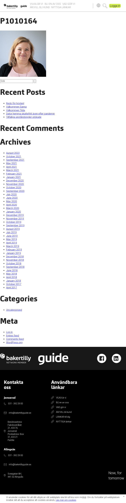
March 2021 (12, 170)
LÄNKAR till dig (63, 417)
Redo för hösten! (15, 103)
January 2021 (13, 177)
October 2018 (13, 263)
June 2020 (12, 197)
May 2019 (11, 239)
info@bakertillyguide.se (20, 413)
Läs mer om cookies (66, 500)
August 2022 (13, 153)
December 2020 (15, 180)
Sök (105, 6)
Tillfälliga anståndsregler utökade (23, 117)
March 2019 (12, 246)
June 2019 (12, 235)
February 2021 (14, 173)
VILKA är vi (36, 3)
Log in (9, 332)
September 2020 (15, 191)
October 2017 (13, 284)
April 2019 (11, 242)
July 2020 (11, 194)
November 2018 (15, 260)
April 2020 (11, 204)
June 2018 (12, 270)
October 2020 (13, 187)
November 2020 (15, 184)
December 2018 (15, 256)
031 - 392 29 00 (15, 403)
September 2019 (15, 225)
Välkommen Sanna (16, 106)
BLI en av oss (53, 3)
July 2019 (11, 232)
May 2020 (11, 201)
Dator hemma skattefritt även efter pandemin (30, 113)
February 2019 (14, 249)
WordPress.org (14, 342)
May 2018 (11, 273)
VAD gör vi (68, 3)
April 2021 (11, 166)
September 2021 (15, 159)
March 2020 (12, 208)
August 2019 (13, 229)
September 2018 (15, 266)
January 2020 (13, 211)
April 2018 (11, 277)
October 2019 (13, 222)
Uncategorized (14, 309)
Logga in (115, 5)
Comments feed (15, 339)
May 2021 (11, 163)
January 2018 (13, 280)
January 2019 (13, 253)
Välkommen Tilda (15, 110)
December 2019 (15, 215)
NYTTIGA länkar (61, 7)
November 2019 (15, 218)
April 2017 (11, 287)
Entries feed (12, 335)
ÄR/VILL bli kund (40, 7)
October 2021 (13, 156)
